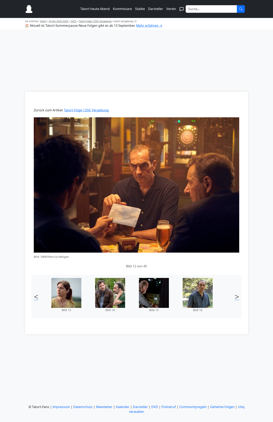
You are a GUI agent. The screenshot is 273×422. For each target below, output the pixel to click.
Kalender (123, 407)
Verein (171, 9)
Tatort (43, 21)
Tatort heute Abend (95, 9)
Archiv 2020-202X (58, 21)
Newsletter (104, 407)
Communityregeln (193, 407)
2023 (73, 21)
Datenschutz (83, 407)
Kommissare (122, 9)
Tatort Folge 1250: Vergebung (95, 21)
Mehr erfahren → (149, 25)
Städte (140, 9)
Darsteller (155, 9)
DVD (154, 407)
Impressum (61, 407)
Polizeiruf (168, 407)
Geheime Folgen (222, 407)
